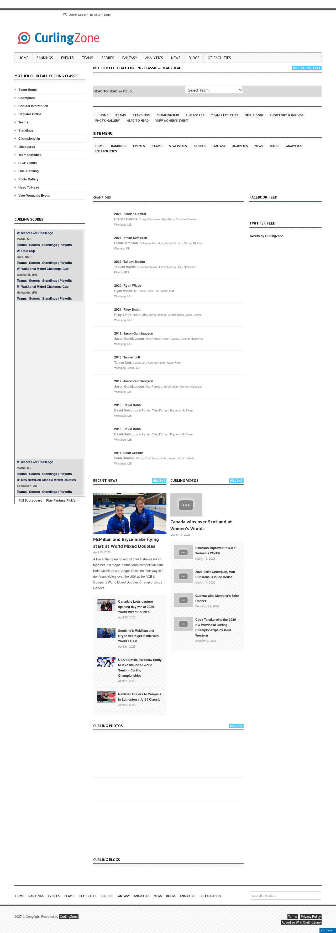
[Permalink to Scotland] (106, 632)
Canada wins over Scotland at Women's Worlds (201, 525)
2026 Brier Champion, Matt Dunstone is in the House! (215, 574)
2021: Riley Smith (127, 309)
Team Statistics (29, 154)
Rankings (44, 57)
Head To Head (28, 187)
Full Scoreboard (30, 500)
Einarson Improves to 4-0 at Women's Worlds (216, 550)
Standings (25, 130)
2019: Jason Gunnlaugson (133, 333)
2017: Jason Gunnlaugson (133, 381)
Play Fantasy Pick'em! (63, 500)
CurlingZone (69, 916)
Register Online (29, 114)
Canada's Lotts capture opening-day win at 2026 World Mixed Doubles (136, 606)
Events (67, 57)
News (176, 57)
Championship (29, 138)
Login (108, 15)
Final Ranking (28, 171)
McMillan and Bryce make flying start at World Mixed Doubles (126, 542)
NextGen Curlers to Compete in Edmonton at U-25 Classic (139, 697)
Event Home (27, 89)
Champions (26, 97)
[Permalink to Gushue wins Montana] (183, 599)
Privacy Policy (311, 916)
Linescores (26, 146)
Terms (292, 916)
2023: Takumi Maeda (129, 261)
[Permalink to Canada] (106, 604)
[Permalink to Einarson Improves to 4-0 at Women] (183, 551)
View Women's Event (34, 195)
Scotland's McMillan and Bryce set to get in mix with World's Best (138, 635)
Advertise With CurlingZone (301, 922)
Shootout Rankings (286, 115)
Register (96, 15)
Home (23, 57)
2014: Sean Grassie (129, 452)
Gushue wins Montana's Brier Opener (217, 598)
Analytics (154, 57)
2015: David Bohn (127, 428)
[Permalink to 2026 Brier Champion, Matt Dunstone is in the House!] (183, 575)
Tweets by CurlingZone (266, 235)
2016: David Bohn (127, 405)
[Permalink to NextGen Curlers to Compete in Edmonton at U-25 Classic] (106, 697)
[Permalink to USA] (106, 662)
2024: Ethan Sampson (130, 237)
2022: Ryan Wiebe (127, 285)
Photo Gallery (28, 179)
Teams (87, 57)
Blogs (194, 57)
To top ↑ (328, 930)
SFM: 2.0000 (27, 162)
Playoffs (66, 244)
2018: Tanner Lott (127, 357)
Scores (107, 57)
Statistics (178, 146)
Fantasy (129, 57)
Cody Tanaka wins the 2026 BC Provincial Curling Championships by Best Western (215, 627)
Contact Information (33, 105)
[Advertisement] (50, 380)
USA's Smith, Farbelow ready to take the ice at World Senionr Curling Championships (140, 667)
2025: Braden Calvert (130, 213)
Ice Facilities (219, 57)
